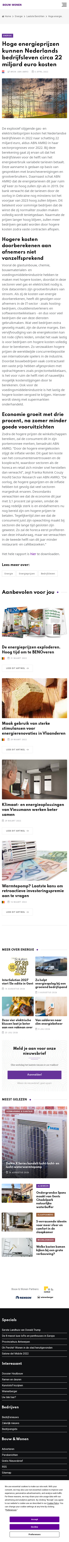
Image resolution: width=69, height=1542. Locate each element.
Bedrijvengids (9, 1429)
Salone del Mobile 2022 (15, 1353)
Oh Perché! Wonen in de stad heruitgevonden (27, 1347)
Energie (19, 16)
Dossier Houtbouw (12, 1373)
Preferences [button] (11, 1510)
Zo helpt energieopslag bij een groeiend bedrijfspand (51, 984)
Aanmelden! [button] (34, 1075)
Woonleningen (46, 1240)
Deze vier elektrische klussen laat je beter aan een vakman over (17, 1024)
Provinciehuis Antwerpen (16, 1341)
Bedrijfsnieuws (10, 1417)
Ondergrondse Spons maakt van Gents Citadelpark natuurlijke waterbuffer (51, 1200)
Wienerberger (9, 1391)
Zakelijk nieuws (10, 1423)
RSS (4, 1466)
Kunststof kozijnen (12, 1385)
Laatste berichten (35, 16)
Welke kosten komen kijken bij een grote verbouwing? (50, 1250)
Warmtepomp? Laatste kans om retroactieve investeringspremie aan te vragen (33, 891)
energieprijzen (27, 573)
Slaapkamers (45, 1215)
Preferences (35, 1534)
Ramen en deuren (11, 1379)
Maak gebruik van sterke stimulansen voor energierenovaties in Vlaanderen (33, 729)
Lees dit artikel (15, 668)
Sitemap (6, 1472)
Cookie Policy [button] (53, 1503)
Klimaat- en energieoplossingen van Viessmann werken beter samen (33, 810)
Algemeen (43, 1186)
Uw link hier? (9, 1397)
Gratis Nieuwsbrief (12, 1460)
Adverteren (8, 1449)
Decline (34, 1527)
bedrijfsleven (48, 573)
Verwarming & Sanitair (19, 1111)
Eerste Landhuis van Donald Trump (21, 1329)
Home (7, 16)
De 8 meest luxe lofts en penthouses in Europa (28, 1335)
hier (33, 554)
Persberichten (10, 1454)
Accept (34, 1519)
